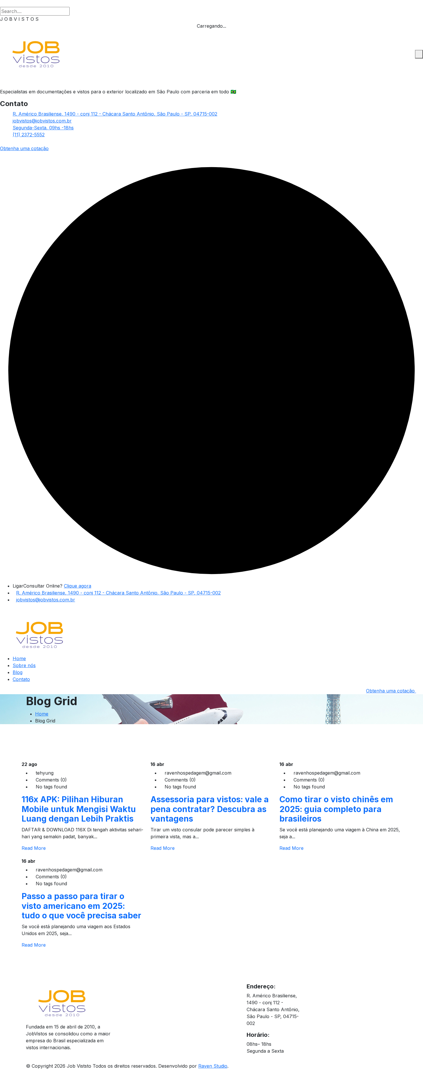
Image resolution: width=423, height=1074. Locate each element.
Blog (17, 672)
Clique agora (77, 586)
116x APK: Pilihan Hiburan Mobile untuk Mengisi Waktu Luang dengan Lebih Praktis (79, 809)
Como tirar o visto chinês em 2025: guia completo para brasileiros (336, 809)
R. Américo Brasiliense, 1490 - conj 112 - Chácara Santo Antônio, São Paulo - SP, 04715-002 (115, 114)
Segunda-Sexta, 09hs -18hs (43, 128)
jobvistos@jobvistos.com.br (42, 121)
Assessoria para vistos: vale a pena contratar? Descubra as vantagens (209, 809)
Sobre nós (24, 665)
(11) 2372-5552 (29, 134)
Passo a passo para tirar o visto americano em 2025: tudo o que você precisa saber (81, 905)
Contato (21, 679)
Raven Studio (212, 1066)
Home (19, 658)
